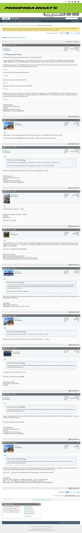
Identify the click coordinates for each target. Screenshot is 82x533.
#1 (78, 45)
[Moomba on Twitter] (69, 2)
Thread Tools (68, 41)
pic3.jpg (5, 83)
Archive (74, 522)
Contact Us (63, 522)
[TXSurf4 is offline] (9, 273)
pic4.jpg (5, 75)
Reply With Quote (75, 116)
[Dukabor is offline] (9, 125)
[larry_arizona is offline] (8, 353)
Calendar (14, 21)
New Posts (5, 21)
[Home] (31, 8)
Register (75, 14)
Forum (6, 18)
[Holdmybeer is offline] (7, 198)
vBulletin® (40, 529)
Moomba (68, 522)
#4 (78, 191)
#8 (78, 348)
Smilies (26, 508)
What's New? (15, 18)
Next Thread (46, 499)
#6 (78, 268)
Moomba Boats (14, 25)
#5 (78, 229)
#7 (78, 315)
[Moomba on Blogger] (79, 2)
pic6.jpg (5, 99)
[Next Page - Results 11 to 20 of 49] (74, 33)
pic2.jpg (5, 69)
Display (76, 41)
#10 (78, 442)
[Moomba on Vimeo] (72, 2)
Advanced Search (75, 21)
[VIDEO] (26, 512)
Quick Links (37, 21)
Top (78, 495)
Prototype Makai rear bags (17, 37)
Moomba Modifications (27, 25)
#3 (78, 147)
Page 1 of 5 (63, 33)
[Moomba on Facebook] (66, 2)
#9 (78, 394)
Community (20, 21)
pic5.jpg (5, 89)
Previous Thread (37, 499)
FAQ (10, 21)
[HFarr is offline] (6, 234)
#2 (78, 119)
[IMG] (25, 510)
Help (69, 14)
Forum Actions (28, 21)
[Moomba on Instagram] (75, 2)
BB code (26, 506)
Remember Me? (50, 16)
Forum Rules (27, 516)
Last (77, 33)
